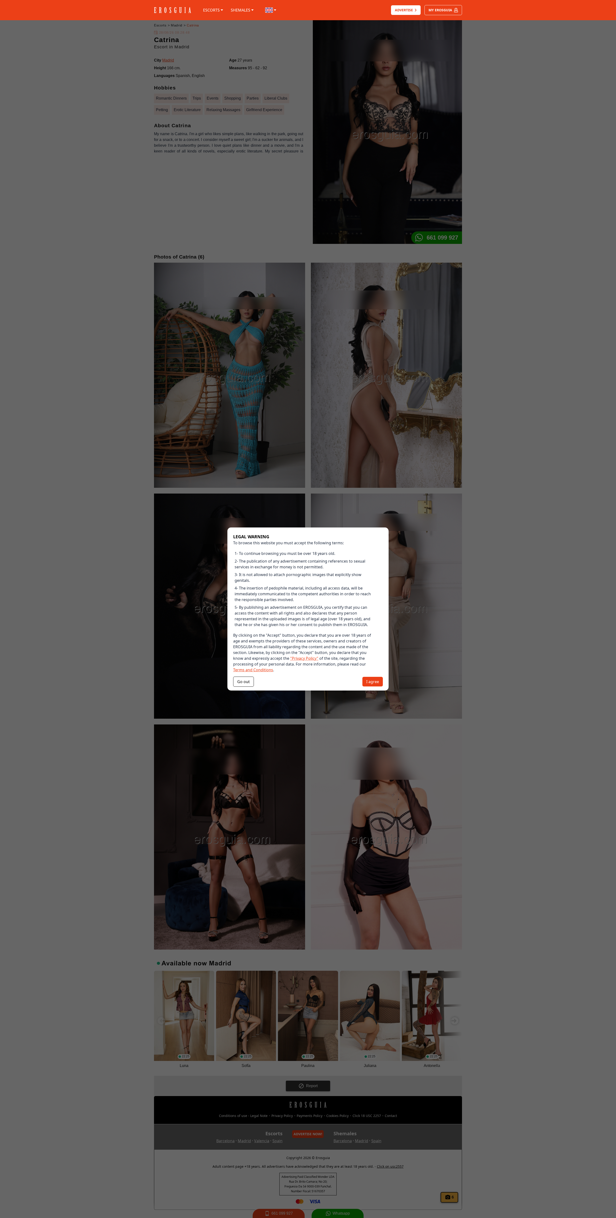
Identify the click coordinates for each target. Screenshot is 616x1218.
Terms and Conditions (253, 669)
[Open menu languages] (271, 10)
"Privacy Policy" (304, 658)
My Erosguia (440, 10)
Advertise (404, 10)
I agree (372, 681)
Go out (243, 681)
